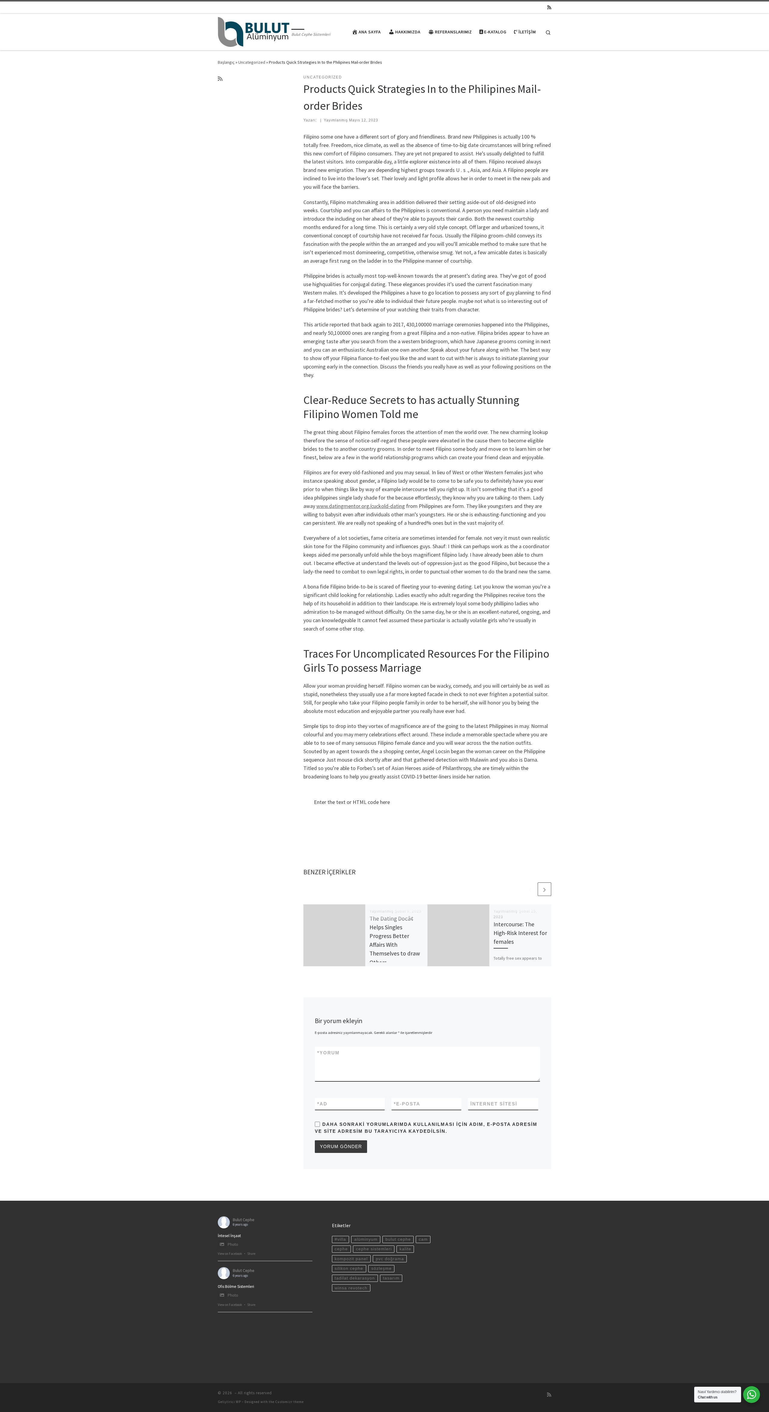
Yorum (328, 1052)
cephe (341, 1249)
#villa (340, 1239)
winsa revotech (351, 1288)
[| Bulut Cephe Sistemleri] (253, 31)
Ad (322, 1103)
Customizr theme (289, 1402)
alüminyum (366, 1239)
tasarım (391, 1278)
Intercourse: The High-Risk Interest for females (520, 933)
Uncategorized (251, 62)
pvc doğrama (390, 1259)
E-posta (407, 1103)
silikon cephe (349, 1268)
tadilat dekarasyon (355, 1278)
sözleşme (381, 1268)
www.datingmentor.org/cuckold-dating (360, 506)
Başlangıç (226, 62)
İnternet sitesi (493, 1103)
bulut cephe (398, 1239)
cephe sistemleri (374, 1249)
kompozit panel (351, 1259)
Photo (233, 1244)
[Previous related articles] (530, 889)
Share (251, 1254)
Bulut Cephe (243, 1219)
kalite (405, 1249)
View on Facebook (230, 1254)
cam (423, 1239)
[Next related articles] (544, 889)
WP (238, 1402)
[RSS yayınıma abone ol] (549, 7)
